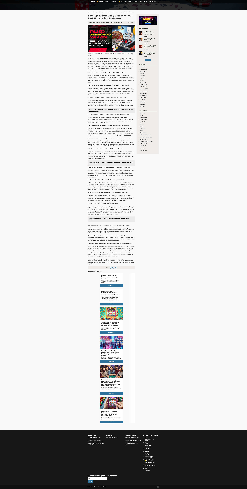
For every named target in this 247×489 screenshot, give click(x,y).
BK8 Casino (147, 450)
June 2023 (142, 102)
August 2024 (143, 71)
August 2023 (143, 97)
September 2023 (144, 95)
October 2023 (143, 93)
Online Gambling (144, 139)
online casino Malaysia (97, 12)
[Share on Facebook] (110, 268)
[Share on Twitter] (113, 268)
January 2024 (143, 86)
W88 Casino (147, 448)
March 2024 (143, 82)
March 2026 (143, 67)
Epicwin (146, 442)
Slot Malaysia (143, 145)
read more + (111, 285)
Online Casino (143, 132)
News (98, 22)
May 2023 (142, 104)
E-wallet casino (143, 119)
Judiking (147, 451)
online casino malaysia (110, 58)
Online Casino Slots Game (146, 137)
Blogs (96, 22)
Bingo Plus (142, 113)
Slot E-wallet (138, 1)
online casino (127, 135)
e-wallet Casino (122, 260)
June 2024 (142, 75)
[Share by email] (116, 268)
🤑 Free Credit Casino (125, 1)
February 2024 (143, 84)
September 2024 (144, 69)
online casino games (96, 237)
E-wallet (113, 1)
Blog (145, 1)
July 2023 (142, 99)
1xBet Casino (148, 447)
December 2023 (144, 89)
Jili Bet (141, 124)
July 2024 (142, 73)
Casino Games (143, 117)
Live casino (142, 128)
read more (146, 36)
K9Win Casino (148, 445)
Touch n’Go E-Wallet (149, 457)
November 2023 (144, 91)
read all (148, 60)
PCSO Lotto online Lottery (146, 141)
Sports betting (143, 150)
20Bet (146, 440)
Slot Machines (143, 143)
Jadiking (147, 444)
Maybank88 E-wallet (150, 459)
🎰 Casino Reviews (102, 1)
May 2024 (142, 78)
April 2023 (142, 106)
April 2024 (142, 80)
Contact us (152, 1)
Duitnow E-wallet (149, 456)
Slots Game (142, 148)
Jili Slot (142, 126)
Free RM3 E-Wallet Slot (150, 465)
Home (93, 1)
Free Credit (142, 121)
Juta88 (146, 453)
